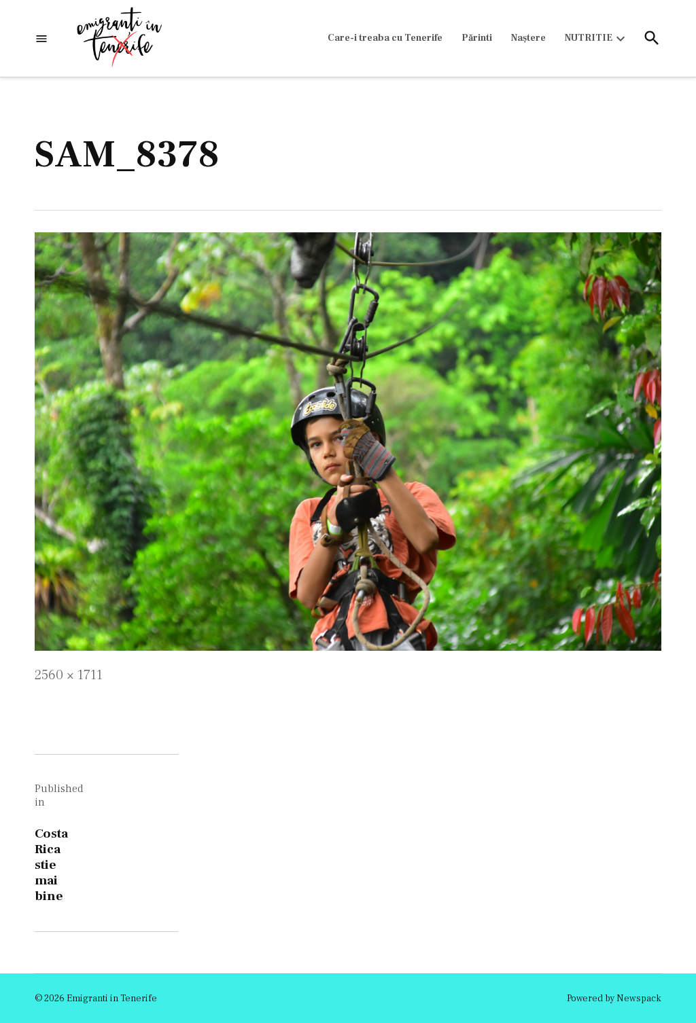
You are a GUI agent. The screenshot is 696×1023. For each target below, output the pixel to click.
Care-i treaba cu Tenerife (385, 38)
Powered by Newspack (614, 998)
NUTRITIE (588, 38)
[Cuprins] (41, 38)
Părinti (477, 38)
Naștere (528, 38)
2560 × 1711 (69, 675)
